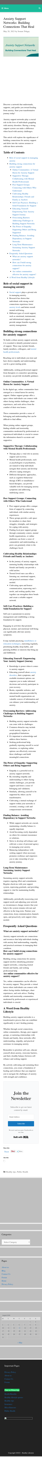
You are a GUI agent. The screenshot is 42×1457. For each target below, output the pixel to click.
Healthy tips (11, 1171)
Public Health (22, 1171)
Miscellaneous (10, 1407)
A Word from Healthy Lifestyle (22, 277)
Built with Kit (21, 1137)
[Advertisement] (21, 81)
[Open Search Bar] (39, 8)
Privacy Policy (7, 1284)
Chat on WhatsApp (11, 1390)
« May (19, 1342)
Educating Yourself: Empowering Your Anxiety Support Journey (23, 211)
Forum (4, 1277)
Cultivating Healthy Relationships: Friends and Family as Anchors (23, 196)
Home (4, 1280)
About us (5, 1267)
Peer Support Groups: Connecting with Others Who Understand (24, 187)
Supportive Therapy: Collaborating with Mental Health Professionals (23, 178)
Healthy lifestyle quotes (13, 1397)
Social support (15, 292)
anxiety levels (14, 307)
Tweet (6, 1151)
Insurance (8, 1404)
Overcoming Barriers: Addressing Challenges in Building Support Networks (23, 220)
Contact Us (6, 1274)
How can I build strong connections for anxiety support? (21, 265)
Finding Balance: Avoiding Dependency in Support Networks (23, 238)
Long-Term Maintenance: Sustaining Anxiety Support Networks (23, 247)
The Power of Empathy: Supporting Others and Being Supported (24, 229)
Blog (3, 1270)
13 (19, 1328)
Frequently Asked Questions (20, 253)
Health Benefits (10, 1394)
